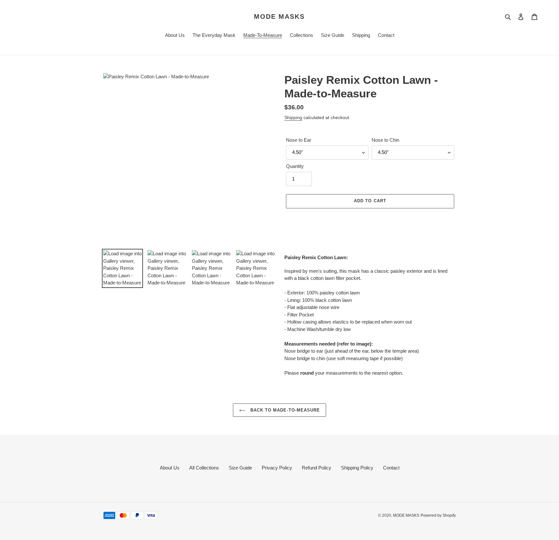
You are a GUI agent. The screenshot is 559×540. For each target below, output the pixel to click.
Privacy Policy (277, 467)
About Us (170, 467)
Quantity (295, 166)
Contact (391, 467)
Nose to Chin (385, 140)
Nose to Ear (298, 140)
